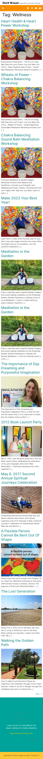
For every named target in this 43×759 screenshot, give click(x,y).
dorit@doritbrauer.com (21, 713)
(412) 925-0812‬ (21, 719)
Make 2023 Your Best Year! (19, 200)
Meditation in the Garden (15, 253)
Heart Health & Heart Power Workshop (18, 23)
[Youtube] (36, 8)
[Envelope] (40, 8)
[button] (3, 8)
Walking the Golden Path (17, 642)
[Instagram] (32, 8)
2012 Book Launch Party (21, 422)
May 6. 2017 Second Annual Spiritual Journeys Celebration (19, 478)
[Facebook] (28, 8)
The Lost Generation (18, 591)
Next (39, 694)
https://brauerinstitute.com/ (21, 733)
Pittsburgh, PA (34, 740)
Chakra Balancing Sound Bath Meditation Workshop (20, 139)
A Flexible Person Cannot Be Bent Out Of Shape (20, 535)
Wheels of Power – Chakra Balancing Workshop (16, 79)
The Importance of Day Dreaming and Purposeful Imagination (20, 368)
